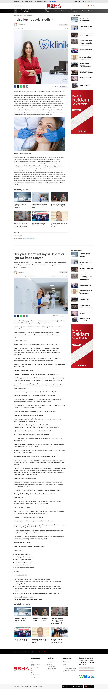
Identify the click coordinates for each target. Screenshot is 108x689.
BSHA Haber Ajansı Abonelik (40, 1)
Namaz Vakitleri (51, 666)
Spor (31, 670)
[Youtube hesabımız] (22, 6)
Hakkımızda (16, 1)
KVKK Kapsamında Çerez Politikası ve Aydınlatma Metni (69, 670)
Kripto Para (49, 664)
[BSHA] (54, 7)
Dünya (84, 10)
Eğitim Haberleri (47, 10)
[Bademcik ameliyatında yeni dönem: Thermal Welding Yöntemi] (59, 216)
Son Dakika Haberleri (74, 10)
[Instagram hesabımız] (20, 6)
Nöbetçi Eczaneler (51, 668)
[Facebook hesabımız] (15, 6)
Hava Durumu (50, 662)
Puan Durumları (51, 671)
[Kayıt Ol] (88, 6)
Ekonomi (56, 10)
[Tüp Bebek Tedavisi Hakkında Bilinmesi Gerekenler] (22, 197)
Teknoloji (63, 10)
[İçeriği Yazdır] (27, 86)
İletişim (21, 1)
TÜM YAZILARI (63, 24)
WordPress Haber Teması (34, 686)
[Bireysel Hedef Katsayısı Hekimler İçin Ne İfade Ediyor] (40, 197)
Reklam (30, 1)
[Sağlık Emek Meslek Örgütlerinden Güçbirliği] (74, 74)
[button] (15, 11)
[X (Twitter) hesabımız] (17, 6)
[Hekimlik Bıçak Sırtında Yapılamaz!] (74, 80)
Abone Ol (87, 667)
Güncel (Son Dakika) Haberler (26, 10)
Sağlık (38, 10)
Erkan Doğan (21, 24)
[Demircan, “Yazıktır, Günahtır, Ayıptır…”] (74, 87)
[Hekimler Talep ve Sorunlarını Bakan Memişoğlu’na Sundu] (74, 66)
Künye (26, 1)
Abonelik (90, 10)
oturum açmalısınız (30, 238)
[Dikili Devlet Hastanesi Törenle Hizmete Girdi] (40, 216)
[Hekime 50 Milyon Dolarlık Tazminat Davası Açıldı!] (59, 197)
